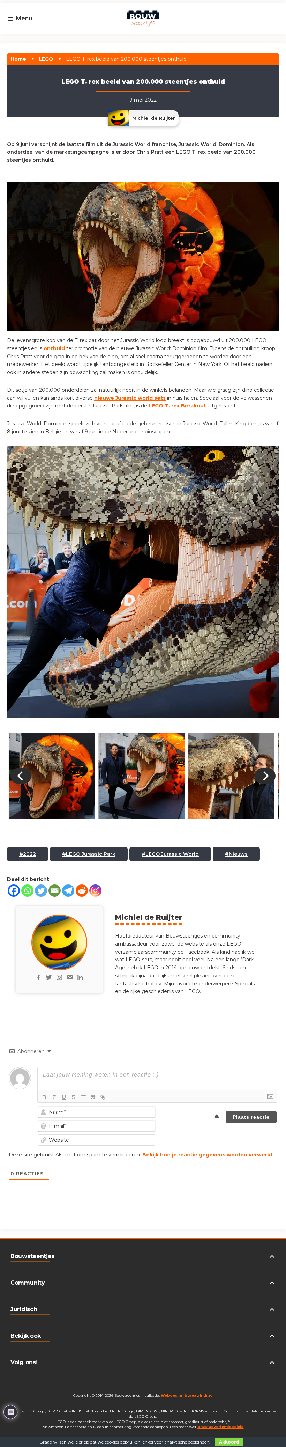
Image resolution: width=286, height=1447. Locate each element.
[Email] (54, 890)
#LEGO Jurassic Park (88, 854)
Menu (24, 18)
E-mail (26, 39)
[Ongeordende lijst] (83, 1097)
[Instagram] (95, 890)
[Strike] (73, 1097)
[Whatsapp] (27, 890)
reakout (195, 406)
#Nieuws (236, 854)
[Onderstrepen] (64, 1097)
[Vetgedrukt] (44, 1097)
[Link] (103, 1097)
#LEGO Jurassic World (170, 854)
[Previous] (20, 776)
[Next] (265, 776)
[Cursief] (54, 1097)
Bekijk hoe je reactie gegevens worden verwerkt (207, 1155)
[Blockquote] (93, 1097)
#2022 (27, 854)
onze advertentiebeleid (220, 1427)
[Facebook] (14, 890)
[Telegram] (68, 890)
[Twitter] (41, 890)
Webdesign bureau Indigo (187, 1395)
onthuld (54, 348)
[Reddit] (82, 890)
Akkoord (229, 1442)
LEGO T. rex (165, 406)
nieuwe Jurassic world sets (130, 398)
